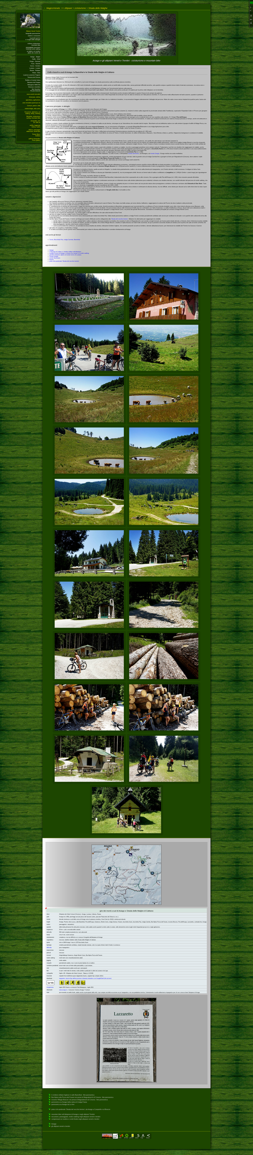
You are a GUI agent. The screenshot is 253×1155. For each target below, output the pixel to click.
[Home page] (29, 28)
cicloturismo (80, 8)
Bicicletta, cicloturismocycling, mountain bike (33, 117)
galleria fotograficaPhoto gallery (34, 139)
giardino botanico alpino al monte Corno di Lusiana (65, 255)
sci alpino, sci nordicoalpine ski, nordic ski (33, 52)
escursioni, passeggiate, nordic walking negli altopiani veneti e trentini (75, 1117)
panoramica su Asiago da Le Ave (62, 1104)
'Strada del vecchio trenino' (119, 219)
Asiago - (35, 57)
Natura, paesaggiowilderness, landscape (33, 130)
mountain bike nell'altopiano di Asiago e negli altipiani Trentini (73, 1114)
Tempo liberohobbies (36, 135)
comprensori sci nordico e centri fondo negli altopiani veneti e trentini (75, 1119)
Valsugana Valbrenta (33, 84)
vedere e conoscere (34, 35)
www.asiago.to (63, 990)
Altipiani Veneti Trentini (33, 31)
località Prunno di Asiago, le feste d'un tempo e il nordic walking (69, 253)
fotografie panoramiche (33, 33)
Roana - (35, 70)
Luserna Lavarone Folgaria (31, 75)
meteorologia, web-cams (32, 108)
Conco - (35, 66)
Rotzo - (36, 72)
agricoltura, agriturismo (33, 100)
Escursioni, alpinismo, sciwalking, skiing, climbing (32, 112)
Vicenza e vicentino (34, 87)
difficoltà (49, 947)
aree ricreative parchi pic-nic (31, 103)
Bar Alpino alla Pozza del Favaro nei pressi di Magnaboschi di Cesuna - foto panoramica (82, 1097)
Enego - (35, 61)
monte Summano (133, 153)
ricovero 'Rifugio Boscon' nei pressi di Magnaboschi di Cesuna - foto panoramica (79, 1100)
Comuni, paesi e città (33, 105)
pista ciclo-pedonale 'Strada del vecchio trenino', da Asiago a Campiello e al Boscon (80, 1109)
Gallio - (36, 59)
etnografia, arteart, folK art (35, 121)
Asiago (51, 250)
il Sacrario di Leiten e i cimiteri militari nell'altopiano (65, 251)
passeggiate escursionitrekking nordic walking (33, 48)
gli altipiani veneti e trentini (60, 1126)
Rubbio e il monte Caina (32, 80)
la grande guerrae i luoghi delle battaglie (32, 38)
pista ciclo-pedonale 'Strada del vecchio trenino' (64, 261)
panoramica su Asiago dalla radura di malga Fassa (69, 1102)
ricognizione (50, 987)
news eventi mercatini (33, 94)
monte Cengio (155, 153)
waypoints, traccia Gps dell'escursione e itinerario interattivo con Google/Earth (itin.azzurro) (85, 978)
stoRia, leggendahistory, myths (35, 126)
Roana (51, 259)
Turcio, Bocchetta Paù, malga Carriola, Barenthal (64, 239)
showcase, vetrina (34, 97)
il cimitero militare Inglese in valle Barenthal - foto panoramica (72, 1095)
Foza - (35, 63)
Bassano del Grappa (33, 82)
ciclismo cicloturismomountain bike (33, 44)
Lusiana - (34, 68)
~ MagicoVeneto (52, 8)
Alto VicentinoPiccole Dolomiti (35, 90)
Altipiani (68, 8)
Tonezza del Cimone (33, 77)
